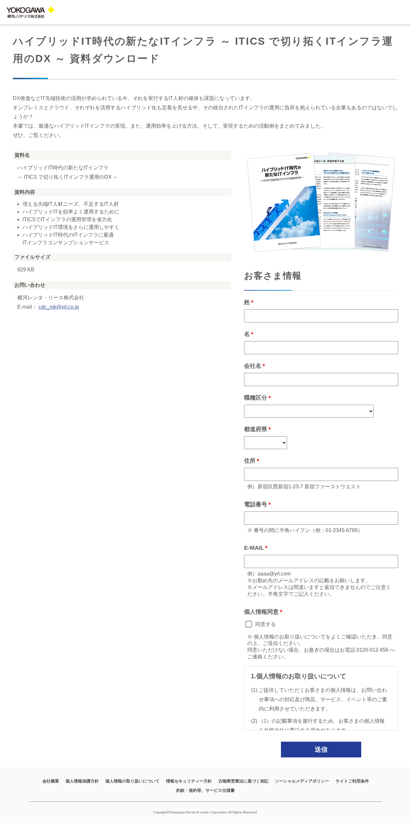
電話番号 (255, 504)
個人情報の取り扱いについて (132, 781)
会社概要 (50, 781)
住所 (250, 460)
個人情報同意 (261, 612)
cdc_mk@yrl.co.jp (59, 307)
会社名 (252, 366)
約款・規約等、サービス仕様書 (205, 790)
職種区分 (255, 397)
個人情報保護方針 (82, 781)
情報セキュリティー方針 (189, 781)
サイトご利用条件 (352, 781)
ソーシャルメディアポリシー (302, 781)
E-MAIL (254, 548)
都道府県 (255, 429)
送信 (321, 749)
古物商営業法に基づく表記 (243, 781)
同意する (265, 624)
